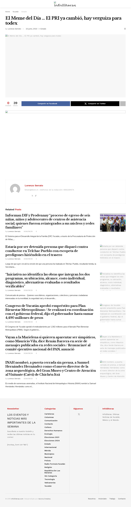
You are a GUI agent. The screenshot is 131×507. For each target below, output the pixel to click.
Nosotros (92, 499)
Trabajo (112, 499)
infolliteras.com (17, 499)
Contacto (49, 424)
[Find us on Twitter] (79, 414)
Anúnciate (102, 499)
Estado (24, 12)
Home (7, 12)
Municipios (49, 454)
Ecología (48, 434)
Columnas (49, 417)
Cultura (48, 427)
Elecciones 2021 (52, 437)
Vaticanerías (50, 483)
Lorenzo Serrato (14, 29)
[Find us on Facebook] (74, 414)
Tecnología (50, 479)
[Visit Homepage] (65, 3)
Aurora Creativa (44, 499)
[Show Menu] (6, 4)
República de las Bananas (52, 472)
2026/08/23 (28, 378)
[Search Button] (124, 4)
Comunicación (51, 421)
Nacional (48, 457)
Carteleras (49, 414)
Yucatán (16, 12)
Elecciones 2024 (52, 441)
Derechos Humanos (53, 431)
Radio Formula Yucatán (55, 464)
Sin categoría (51, 476)
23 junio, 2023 (31, 29)
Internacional (51, 447)
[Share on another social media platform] (123, 103)
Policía (48, 461)
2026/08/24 (28, 322)
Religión (48, 467)
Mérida (48, 451)
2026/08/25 (28, 231)
